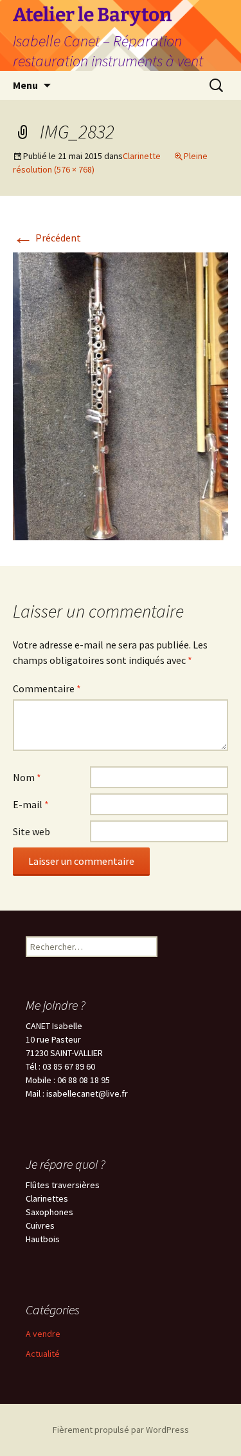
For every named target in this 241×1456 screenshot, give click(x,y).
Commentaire (47, 688)
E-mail (31, 804)
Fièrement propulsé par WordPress (121, 1429)
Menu (25, 85)
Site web (31, 831)
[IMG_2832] (120, 394)
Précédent (47, 237)
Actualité (43, 1353)
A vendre (43, 1333)
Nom (27, 777)
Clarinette (142, 156)
